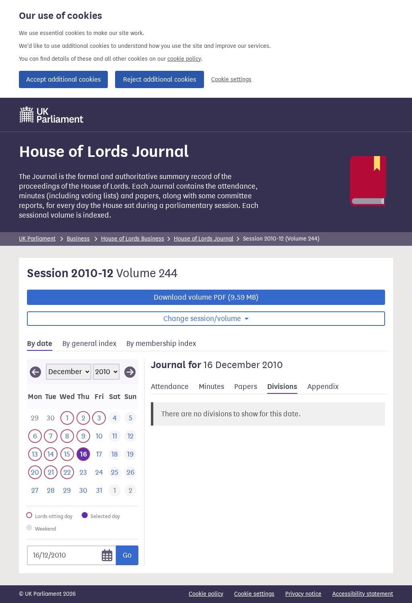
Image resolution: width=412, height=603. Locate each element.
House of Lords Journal (203, 238)
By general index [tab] (89, 343)
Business (78, 238)
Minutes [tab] (211, 386)
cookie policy (184, 59)
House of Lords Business (132, 238)
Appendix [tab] (322, 386)
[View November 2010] (35, 372)
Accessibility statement (362, 594)
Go (127, 555)
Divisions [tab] (282, 386)
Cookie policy (206, 594)
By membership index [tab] (161, 343)
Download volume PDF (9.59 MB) (206, 297)
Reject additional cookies (159, 79)
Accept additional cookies (63, 79)
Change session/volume (203, 318)
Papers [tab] (245, 386)
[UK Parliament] (51, 114)
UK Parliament (37, 238)
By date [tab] (39, 343)
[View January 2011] (130, 372)
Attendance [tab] (170, 386)
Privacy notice (303, 594)
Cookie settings (231, 79)
